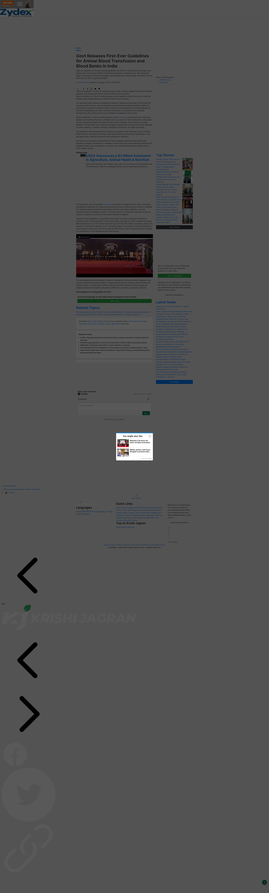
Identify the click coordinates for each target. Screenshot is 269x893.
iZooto (150, 458)
